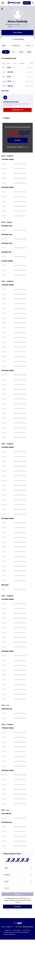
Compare (17, 894)
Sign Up (26, 3)
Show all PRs (5, 91)
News (29, 45)
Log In (26, 147)
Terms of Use (26, 930)
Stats (4, 45)
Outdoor (29, 52)
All (6, 52)
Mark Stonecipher (28, 926)
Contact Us (8, 930)
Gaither (10, 26)
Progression (16, 45)
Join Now (17, 906)
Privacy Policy (17, 930)
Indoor (21, 52)
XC (13, 52)
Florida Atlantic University (13, 24)
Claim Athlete (17, 32)
